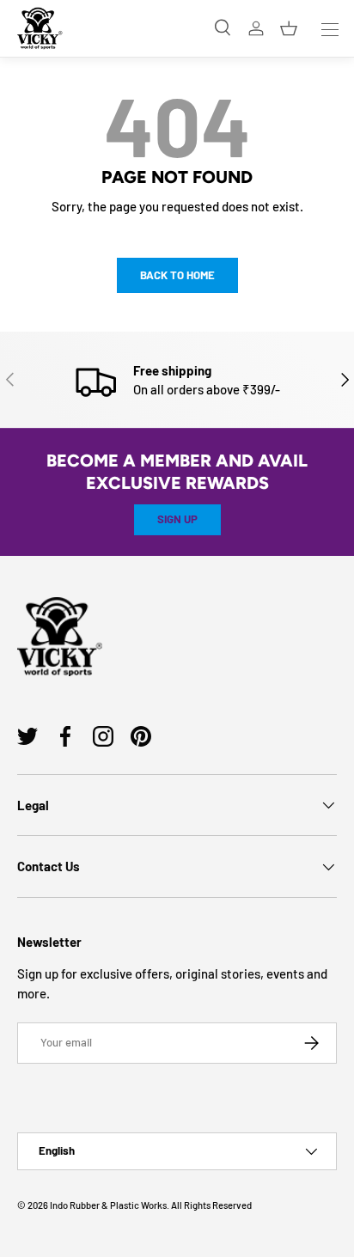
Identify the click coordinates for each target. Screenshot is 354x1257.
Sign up (177, 519)
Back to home (177, 275)
